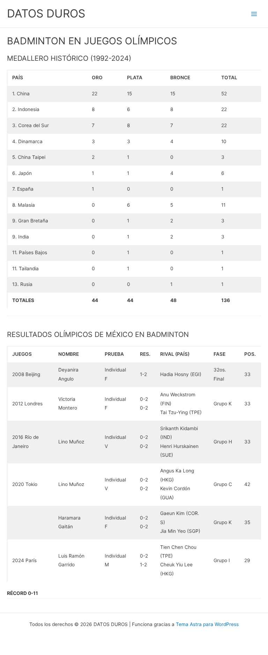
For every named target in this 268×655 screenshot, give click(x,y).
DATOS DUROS (46, 13)
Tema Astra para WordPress (207, 624)
